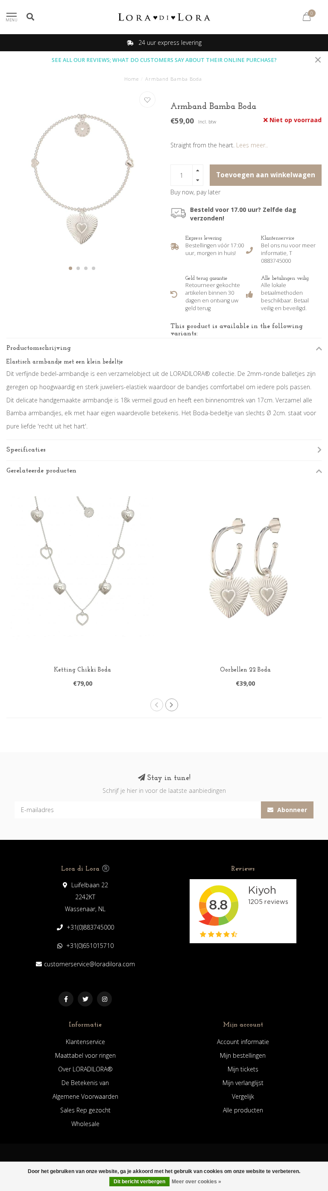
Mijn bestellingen (243, 1055)
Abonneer (291, 810)
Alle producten (243, 1110)
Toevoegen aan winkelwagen (265, 174)
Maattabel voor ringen (85, 1055)
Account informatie (243, 1042)
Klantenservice (85, 1042)
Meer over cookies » (196, 1182)
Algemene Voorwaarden (85, 1096)
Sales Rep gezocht (85, 1110)
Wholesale (85, 1124)
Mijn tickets (243, 1069)
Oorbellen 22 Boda (245, 670)
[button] (70, 268)
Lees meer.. (252, 145)
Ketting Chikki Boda (82, 670)
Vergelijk (243, 1096)
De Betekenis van (85, 1083)
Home (131, 79)
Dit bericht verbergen (139, 1182)
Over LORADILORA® (85, 1069)
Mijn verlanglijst (243, 1083)
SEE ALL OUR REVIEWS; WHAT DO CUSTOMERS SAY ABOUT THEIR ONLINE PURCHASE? (164, 60)
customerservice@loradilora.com (89, 964)
